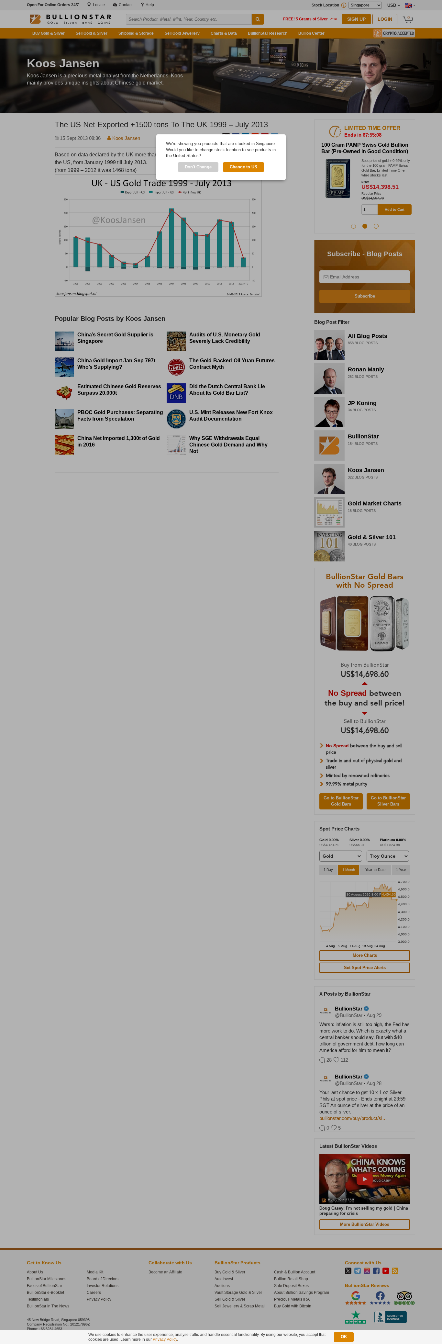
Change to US (243, 166)
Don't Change (198, 166)
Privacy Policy (165, 1339)
